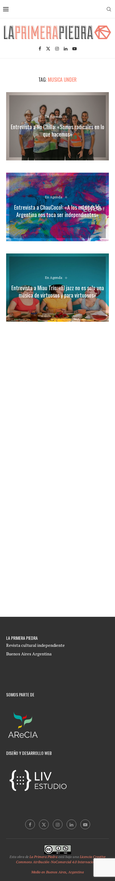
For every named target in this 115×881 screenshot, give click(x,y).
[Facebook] (40, 49)
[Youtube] (74, 49)
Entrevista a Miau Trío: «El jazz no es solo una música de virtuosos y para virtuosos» (57, 291)
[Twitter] (48, 49)
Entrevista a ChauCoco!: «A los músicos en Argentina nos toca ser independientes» (57, 211)
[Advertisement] (57, 395)
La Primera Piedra (43, 856)
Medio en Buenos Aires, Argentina (57, 872)
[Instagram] (57, 49)
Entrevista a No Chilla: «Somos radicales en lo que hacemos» (57, 130)
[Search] (109, 9)
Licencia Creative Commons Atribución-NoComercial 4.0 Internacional (61, 859)
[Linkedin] (65, 49)
